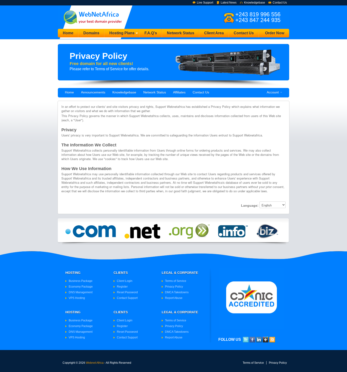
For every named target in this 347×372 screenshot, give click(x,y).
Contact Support (127, 298)
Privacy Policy (174, 286)
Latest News (229, 2)
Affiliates (179, 92)
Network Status (180, 33)
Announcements (93, 92)
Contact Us (280, 2)
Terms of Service (175, 281)
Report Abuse (173, 298)
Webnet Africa (95, 362)
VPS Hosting (77, 298)
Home (68, 33)
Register (122, 286)
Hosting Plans (119, 34)
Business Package (81, 281)
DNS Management (81, 292)
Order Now (274, 33)
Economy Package (81, 286)
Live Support (205, 2)
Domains (91, 33)
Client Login (124, 281)
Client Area (214, 33)
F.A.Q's (150, 33)
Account (273, 92)
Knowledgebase (254, 2)
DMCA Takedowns (177, 292)
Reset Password (127, 292)
